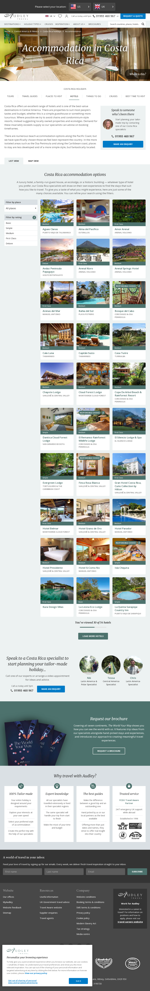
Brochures (95, 24)
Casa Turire (121, 353)
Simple (9, 228)
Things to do (93, 96)
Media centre (83, 934)
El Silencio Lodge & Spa (128, 437)
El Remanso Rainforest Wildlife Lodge (92, 439)
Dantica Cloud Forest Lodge (55, 439)
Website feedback (12, 907)
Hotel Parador (123, 528)
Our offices (8, 896)
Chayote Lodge (51, 392)
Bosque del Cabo (124, 311)
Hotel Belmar (50, 528)
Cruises (49, 24)
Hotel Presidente (53, 567)
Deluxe (9, 243)
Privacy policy (83, 912)
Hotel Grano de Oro (90, 528)
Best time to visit (135, 96)
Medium (10, 233)
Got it (78, 981)
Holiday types (32, 24)
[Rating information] (34, 217)
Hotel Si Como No (89, 567)
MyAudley (8, 902)
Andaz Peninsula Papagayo (52, 270)
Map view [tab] (33, 161)
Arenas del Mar (51, 311)
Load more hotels (93, 636)
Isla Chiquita (122, 567)
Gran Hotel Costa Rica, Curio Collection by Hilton (128, 486)
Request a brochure (108, 751)
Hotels (74, 96)
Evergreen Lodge (53, 482)
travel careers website (130, 921)
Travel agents (47, 918)
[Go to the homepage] (16, 16)
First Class (11, 238)
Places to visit (54, 96)
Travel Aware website (51, 907)
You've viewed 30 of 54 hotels (93, 622)
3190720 (97, 983)
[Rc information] (139, 286)
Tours (10, 96)
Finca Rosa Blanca (89, 482)
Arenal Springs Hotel (127, 268)
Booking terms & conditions (90, 902)
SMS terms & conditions (88, 907)
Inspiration (61, 24)
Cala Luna (48, 353)
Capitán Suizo (86, 353)
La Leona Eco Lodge (90, 607)
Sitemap (7, 912)
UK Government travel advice (55, 902)
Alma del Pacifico (89, 229)
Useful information (49, 896)
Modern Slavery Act (86, 923)
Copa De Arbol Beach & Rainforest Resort (128, 393)
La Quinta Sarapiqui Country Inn (126, 608)
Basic (8, 222)
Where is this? (137, 74)
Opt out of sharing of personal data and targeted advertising (23, 981)
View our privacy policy (36, 973)
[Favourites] (60, 16)
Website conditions (86, 896)
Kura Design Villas (53, 607)
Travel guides (30, 96)
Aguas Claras (50, 229)
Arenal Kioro (86, 268)
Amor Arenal (122, 229)
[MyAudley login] (66, 16)
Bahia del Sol (86, 311)
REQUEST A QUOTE (133, 16)
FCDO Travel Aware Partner (129, 802)
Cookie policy (83, 918)
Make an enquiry (123, 144)
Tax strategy (83, 928)
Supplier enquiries (49, 912)
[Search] (143, 24)
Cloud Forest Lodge (90, 392)
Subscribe (137, 871)
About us (78, 24)
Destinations (11, 24)
